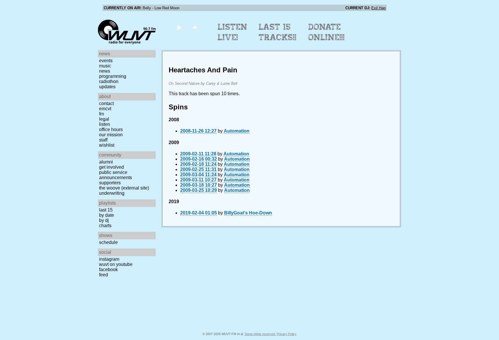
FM (101, 113)
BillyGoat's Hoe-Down (248, 212)
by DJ (104, 220)
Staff (103, 139)
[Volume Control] (195, 27)
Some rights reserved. (260, 334)
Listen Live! (232, 32)
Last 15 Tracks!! (278, 32)
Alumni (106, 161)
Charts (105, 225)
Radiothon (108, 81)
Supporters (110, 182)
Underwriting (111, 193)
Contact (106, 103)
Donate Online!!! (326, 32)
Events (106, 60)
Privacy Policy (287, 334)
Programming (112, 76)
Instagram (109, 259)
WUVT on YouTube (116, 264)
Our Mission (111, 134)
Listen (104, 124)
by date (106, 215)
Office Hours (111, 129)
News (104, 71)
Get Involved (111, 167)
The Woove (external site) (124, 187)
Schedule (108, 242)
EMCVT (105, 108)
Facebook (108, 269)
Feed (103, 274)
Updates (107, 86)
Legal (104, 119)
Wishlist (106, 145)
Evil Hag (378, 8)
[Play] (179, 27)
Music (105, 65)
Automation (237, 130)
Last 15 (106, 209)
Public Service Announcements (115, 175)
